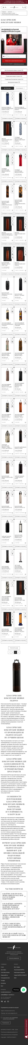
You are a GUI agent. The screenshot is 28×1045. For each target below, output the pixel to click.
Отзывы (3, 980)
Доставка (3, 969)
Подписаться (5, 1022)
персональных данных (19, 64)
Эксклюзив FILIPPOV (19, 969)
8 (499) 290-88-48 (6, 992)
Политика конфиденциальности (9, 1032)
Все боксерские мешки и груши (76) (14, 70)
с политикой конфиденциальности (10, 1018)
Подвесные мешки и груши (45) (14, 76)
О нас (2, 967)
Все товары (17, 967)
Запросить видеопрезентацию (14, 60)
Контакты (3, 983)
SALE (15, 978)
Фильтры (8, 88)
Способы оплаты (5, 972)
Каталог (10, 11)
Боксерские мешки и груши (8, 13)
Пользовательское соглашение (9, 1034)
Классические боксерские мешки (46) (14, 73)
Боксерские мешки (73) (14, 82)
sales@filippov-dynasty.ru (7, 994)
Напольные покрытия (19, 972)
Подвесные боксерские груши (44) (14, 79)
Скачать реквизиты (14, 958)
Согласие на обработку (14, 64)
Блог (2, 986)
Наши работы (4, 975)
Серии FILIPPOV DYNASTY (20, 975)
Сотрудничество (5, 978)
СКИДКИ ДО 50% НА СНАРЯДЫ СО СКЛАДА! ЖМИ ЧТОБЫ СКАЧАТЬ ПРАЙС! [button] (14, 1)
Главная (4, 11)
